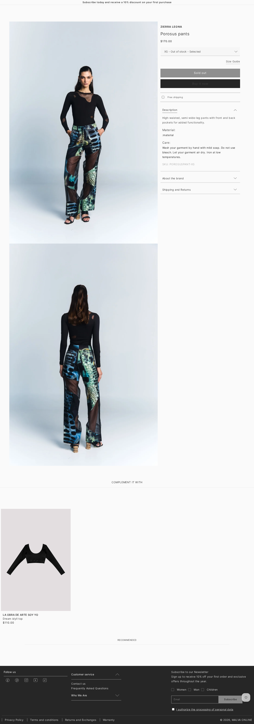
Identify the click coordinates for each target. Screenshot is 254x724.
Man (196, 689)
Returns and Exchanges (80, 719)
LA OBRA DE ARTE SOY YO (20, 614)
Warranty (109, 719)
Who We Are (79, 695)
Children (212, 689)
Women (181, 689)
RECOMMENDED (127, 640)
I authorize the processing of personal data (204, 709)
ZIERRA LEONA (171, 26)
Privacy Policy (14, 719)
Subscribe (230, 699)
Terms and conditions (44, 719)
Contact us (78, 683)
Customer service (82, 674)
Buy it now (200, 83)
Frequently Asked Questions (89, 688)
